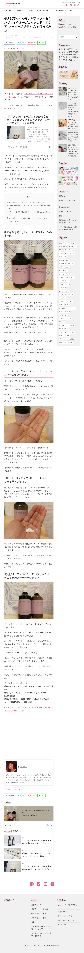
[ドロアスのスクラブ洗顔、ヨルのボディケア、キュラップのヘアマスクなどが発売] (63, 93)
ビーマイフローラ (64, 311)
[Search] (76, 37)
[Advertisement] (28, 738)
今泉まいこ (72, 339)
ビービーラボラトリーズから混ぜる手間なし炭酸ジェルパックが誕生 (73, 136)
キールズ (70, 263)
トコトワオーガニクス (65, 301)
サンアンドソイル (64, 281)
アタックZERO (63, 253)
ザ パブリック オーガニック (15, 789)
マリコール (62, 332)
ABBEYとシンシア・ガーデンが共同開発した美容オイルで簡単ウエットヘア (73, 124)
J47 (67, 243)
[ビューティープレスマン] (12, 3)
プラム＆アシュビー (65, 318)
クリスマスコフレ (64, 267)
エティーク (62, 257)
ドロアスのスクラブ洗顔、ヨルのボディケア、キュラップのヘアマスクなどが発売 (73, 93)
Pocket (32, 43)
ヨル (67, 335)
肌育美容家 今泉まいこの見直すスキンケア (68, 221)
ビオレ (67, 305)
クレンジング (63, 270)
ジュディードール (64, 284)
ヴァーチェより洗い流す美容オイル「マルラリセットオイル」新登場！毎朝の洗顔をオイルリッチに (73, 109)
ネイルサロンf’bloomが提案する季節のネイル (68, 228)
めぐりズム (68, 250)
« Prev (7, 825)
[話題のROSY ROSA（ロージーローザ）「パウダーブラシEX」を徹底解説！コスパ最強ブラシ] (63, 150)
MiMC (72, 243)
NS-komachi (63, 246)
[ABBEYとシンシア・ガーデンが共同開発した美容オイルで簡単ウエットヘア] (63, 124)
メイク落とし (72, 332)
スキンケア (62, 287)
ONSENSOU (72, 246)
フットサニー (63, 315)
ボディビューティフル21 (66, 325)
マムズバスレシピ (64, 329)
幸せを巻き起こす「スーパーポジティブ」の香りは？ (26, 202)
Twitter (22, 43)
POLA (61, 250)
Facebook (10, 43)
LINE (42, 43)
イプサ (72, 253)
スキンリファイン (64, 291)
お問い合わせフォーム (66, 920)
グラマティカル (63, 277)
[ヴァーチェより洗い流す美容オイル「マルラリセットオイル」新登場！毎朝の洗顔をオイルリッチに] (63, 109)
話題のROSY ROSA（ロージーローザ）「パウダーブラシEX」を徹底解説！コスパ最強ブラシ (73, 150)
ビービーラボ (71, 308)
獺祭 (60, 342)
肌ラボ (66, 342)
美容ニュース (8, 10)
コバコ (72, 277)
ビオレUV (62, 308)
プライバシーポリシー (66, 916)
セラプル (70, 294)
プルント (62, 322)
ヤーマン (62, 335)
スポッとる (62, 294)
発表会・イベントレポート (24, 10)
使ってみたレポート (43, 10)
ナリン (61, 305)
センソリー (62, 298)
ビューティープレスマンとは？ (67, 906)
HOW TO (62, 243)
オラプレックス (63, 260)
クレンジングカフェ (65, 274)
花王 (71, 342)
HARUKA (23, 767)
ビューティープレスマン (38, 945)
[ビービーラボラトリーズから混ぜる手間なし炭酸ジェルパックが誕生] (63, 137)
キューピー (62, 263)
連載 (71, 10)
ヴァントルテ (63, 339)
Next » (49, 825)
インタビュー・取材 (59, 10)
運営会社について (64, 912)
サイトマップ (62, 925)
